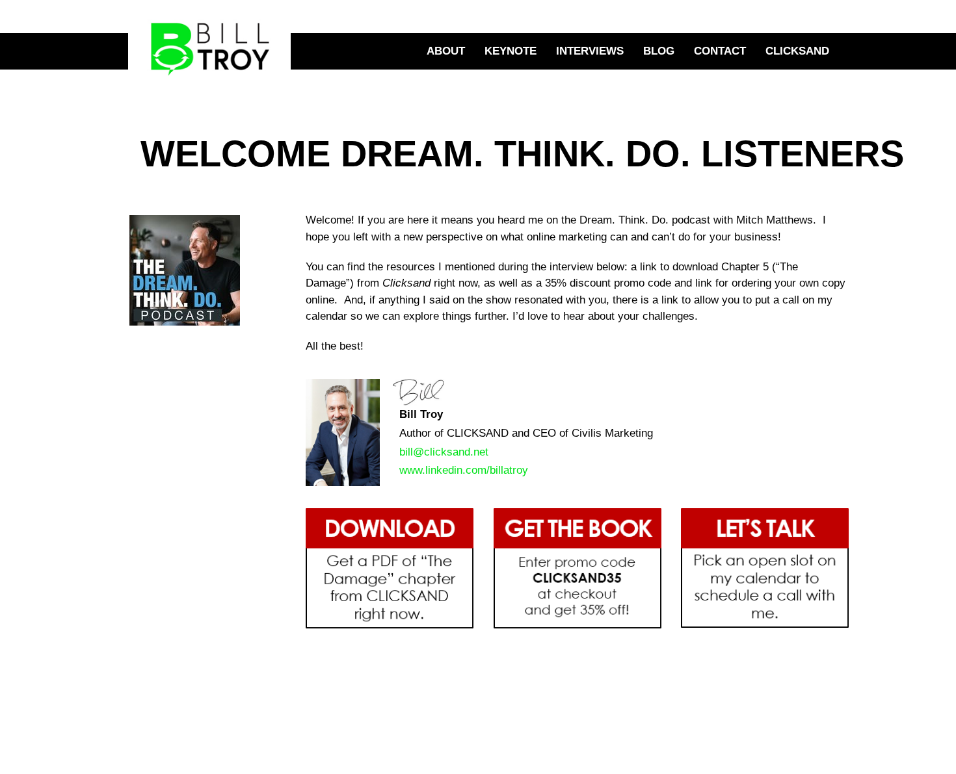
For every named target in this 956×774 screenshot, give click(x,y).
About (446, 51)
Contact (720, 51)
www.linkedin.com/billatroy (463, 470)
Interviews (590, 51)
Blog (658, 51)
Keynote (511, 51)
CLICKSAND (797, 51)
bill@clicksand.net (443, 452)
